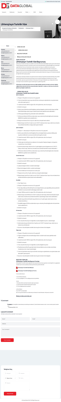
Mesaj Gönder (10, 393)
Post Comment (7, 340)
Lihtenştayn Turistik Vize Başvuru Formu (27, 270)
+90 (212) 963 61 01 (5, 51)
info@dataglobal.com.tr (6, 52)
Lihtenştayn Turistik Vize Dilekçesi (26, 267)
